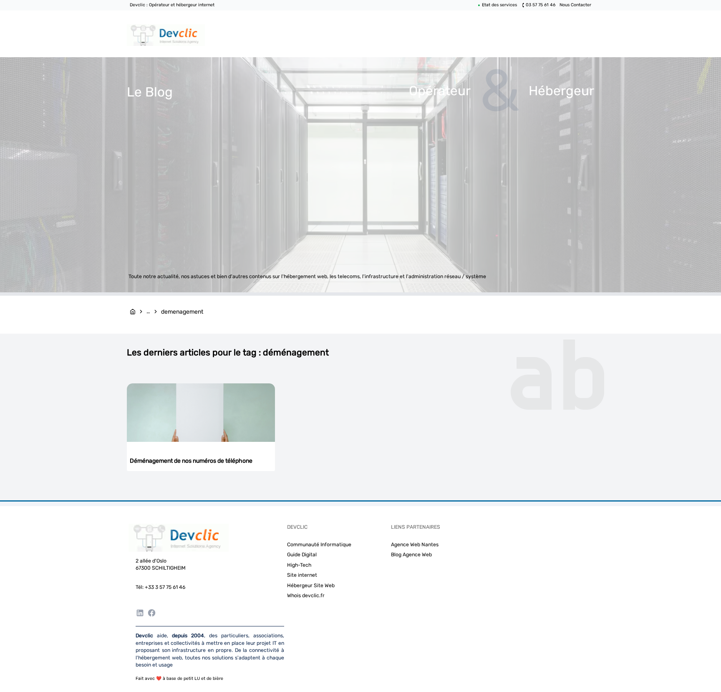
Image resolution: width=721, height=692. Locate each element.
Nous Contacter (575, 5)
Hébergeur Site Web (311, 585)
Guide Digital (302, 555)
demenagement (182, 311)
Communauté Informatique (319, 545)
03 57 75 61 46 (540, 5)
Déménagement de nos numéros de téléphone (191, 460)
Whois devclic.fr (306, 595)
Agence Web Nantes (415, 545)
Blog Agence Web (411, 555)
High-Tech (299, 565)
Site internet (302, 575)
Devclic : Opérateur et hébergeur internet (172, 5)
